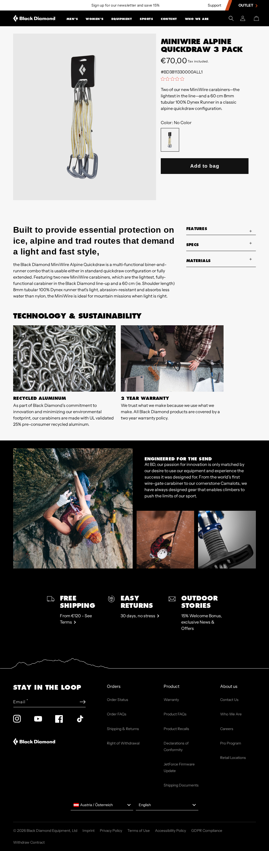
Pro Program (230, 743)
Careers (226, 728)
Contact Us (229, 699)
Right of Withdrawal (123, 743)
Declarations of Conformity (176, 746)
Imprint (88, 830)
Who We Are (197, 19)
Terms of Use (138, 830)
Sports (146, 19)
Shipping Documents (181, 785)
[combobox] (102, 805)
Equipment (121, 19)
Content (169, 19)
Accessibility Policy (170, 830)
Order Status (117, 699)
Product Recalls (176, 728)
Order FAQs (116, 714)
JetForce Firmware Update (179, 767)
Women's (95, 19)
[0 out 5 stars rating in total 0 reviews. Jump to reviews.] (174, 78)
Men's (72, 19)
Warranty (171, 699)
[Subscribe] (82, 702)
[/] (34, 18)
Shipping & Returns (123, 728)
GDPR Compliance (206, 830)
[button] (72, 18)
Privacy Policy (111, 830)
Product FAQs (175, 714)
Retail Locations (233, 757)
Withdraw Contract (29, 842)
